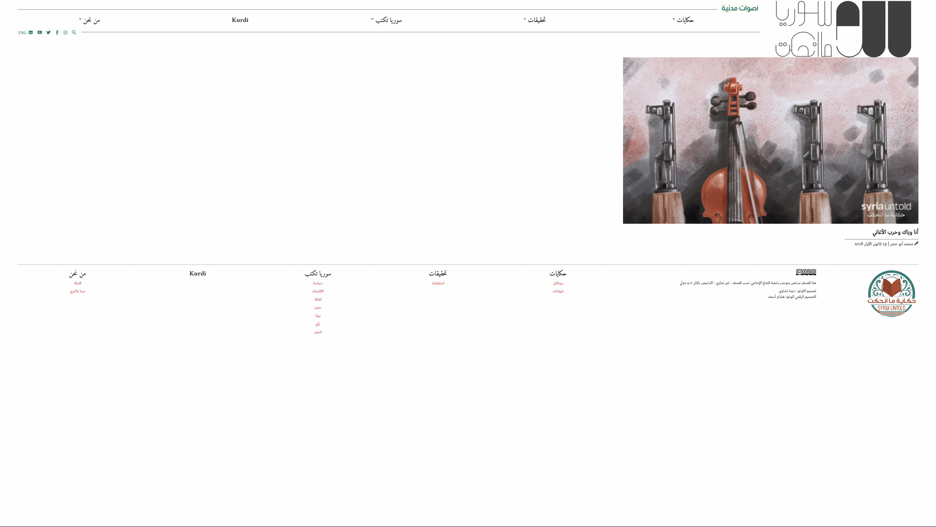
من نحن (91, 20)
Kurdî (240, 20)
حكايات (685, 20)
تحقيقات (537, 20)
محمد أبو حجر (901, 243)
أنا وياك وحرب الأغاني (895, 231)
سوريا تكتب (388, 20)
